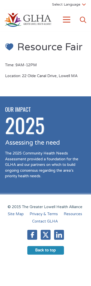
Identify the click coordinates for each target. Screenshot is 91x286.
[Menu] (67, 20)
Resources (73, 214)
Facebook (32, 235)
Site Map (16, 214)
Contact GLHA (45, 221)
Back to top (45, 250)
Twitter (46, 235)
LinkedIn (59, 235)
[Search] (83, 20)
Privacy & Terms (44, 214)
